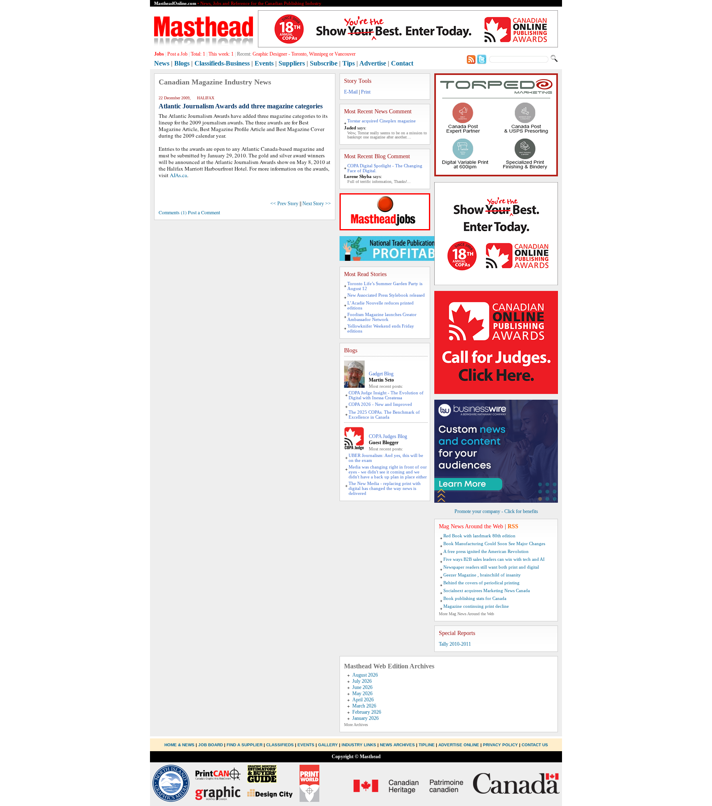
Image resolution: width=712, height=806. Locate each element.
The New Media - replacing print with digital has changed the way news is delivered (385, 488)
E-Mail (351, 92)
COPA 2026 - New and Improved (380, 404)
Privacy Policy (500, 745)
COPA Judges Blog (388, 436)
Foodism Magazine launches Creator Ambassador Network (382, 317)
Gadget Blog (381, 374)
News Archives (397, 745)
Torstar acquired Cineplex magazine (381, 120)
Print (365, 92)
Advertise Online (458, 745)
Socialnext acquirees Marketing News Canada (486, 590)
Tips (348, 63)
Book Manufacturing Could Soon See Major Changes (494, 543)
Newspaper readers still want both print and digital (491, 567)
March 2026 (364, 706)
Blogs (182, 63)
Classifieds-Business (222, 63)
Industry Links (359, 745)
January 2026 (365, 718)
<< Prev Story (284, 203)
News (161, 63)
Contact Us (535, 745)
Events (264, 63)
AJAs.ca (178, 175)
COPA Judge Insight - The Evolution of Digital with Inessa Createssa (386, 395)
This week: (221, 54)
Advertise (372, 63)
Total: (198, 54)
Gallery (328, 745)
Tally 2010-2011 (455, 644)
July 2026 (362, 681)
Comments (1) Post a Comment (189, 212)
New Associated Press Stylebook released (386, 295)
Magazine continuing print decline (476, 606)
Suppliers (292, 63)
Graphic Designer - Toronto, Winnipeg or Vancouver (304, 54)
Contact (402, 63)
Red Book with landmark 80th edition (479, 535)
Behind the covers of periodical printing (481, 582)
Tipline (427, 745)
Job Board (210, 745)
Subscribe (323, 63)
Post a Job (177, 54)
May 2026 (362, 693)
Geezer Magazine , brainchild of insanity (482, 574)
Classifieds (280, 745)
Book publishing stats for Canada (474, 598)
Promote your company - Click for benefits (496, 511)
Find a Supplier (244, 745)
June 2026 (362, 687)
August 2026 (365, 675)
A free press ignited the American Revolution (486, 551)
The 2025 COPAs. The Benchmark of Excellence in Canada (384, 414)
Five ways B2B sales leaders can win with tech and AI (494, 559)
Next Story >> (316, 203)
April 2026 (363, 700)
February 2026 (366, 712)
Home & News (180, 745)
